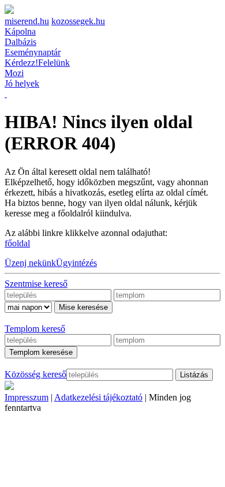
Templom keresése (41, 352)
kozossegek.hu (78, 21)
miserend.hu (27, 21)
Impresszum (26, 397)
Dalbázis (20, 42)
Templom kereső (35, 329)
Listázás (194, 374)
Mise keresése (83, 307)
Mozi (14, 73)
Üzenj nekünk (30, 263)
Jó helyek (22, 83)
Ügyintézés (76, 263)
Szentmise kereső (36, 284)
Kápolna (20, 31)
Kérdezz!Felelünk (37, 63)
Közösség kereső (35, 374)
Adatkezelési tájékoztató (98, 397)
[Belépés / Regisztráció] (6, 94)
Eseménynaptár (33, 52)
